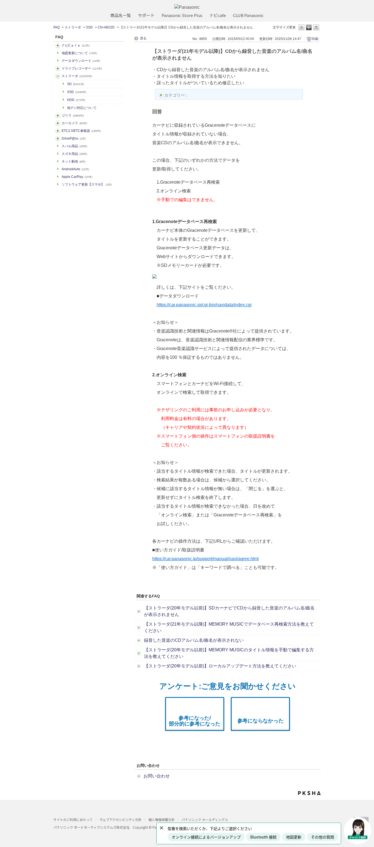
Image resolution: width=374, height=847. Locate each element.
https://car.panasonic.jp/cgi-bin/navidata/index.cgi (204, 304)
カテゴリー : (176, 95)
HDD (76, 100)
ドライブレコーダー (82, 68)
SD (75, 84)
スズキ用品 (74, 154)
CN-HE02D (106, 27)
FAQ (56, 27)
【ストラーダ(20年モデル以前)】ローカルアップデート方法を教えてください (220, 666)
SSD (89, 27)
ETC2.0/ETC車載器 (81, 131)
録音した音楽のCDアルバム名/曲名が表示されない (194, 640)
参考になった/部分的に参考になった (194, 721)
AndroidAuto (75, 169)
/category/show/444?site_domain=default (57, 130)
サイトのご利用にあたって (73, 819)
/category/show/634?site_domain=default (57, 68)
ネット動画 (73, 161)
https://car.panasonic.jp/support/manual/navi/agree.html (205, 558)
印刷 (315, 39)
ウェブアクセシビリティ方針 (120, 819)
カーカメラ (74, 123)
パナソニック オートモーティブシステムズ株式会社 (91, 827)
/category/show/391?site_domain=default (57, 76)
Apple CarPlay (77, 177)
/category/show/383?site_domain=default (57, 115)
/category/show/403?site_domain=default (57, 138)
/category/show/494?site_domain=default (57, 123)
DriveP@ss (74, 138)
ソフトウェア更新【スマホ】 (87, 184)
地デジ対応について (82, 108)
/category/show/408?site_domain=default (57, 45)
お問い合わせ (156, 776)
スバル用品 (74, 146)
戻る (143, 38)
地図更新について (79, 53)
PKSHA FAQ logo (309, 793)
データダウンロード (81, 61)
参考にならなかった (260, 721)
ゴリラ (73, 115)
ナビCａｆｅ (76, 45)
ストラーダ (73, 27)
